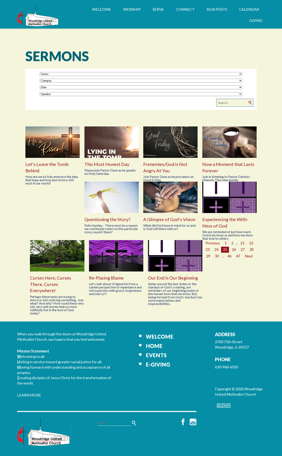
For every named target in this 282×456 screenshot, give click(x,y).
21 (242, 243)
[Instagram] (193, 422)
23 (207, 249)
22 (251, 243)
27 (243, 249)
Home (154, 346)
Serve (158, 9)
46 (229, 256)
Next (249, 256)
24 (216, 249)
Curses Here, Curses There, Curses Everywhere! (50, 284)
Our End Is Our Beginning (173, 278)
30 (217, 256)
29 (208, 256)
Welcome (101, 9)
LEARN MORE (29, 395)
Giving (255, 20)
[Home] (44, 432)
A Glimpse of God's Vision (169, 219)
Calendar (249, 9)
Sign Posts (216, 9)
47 (238, 256)
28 (251, 249)
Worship (132, 9)
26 (234, 249)
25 (225, 249)
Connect (185, 9)
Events (156, 355)
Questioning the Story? (107, 219)
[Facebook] (183, 422)
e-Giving (158, 364)
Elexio (223, 406)
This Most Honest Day (106, 164)
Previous (213, 243)
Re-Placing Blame (106, 278)
